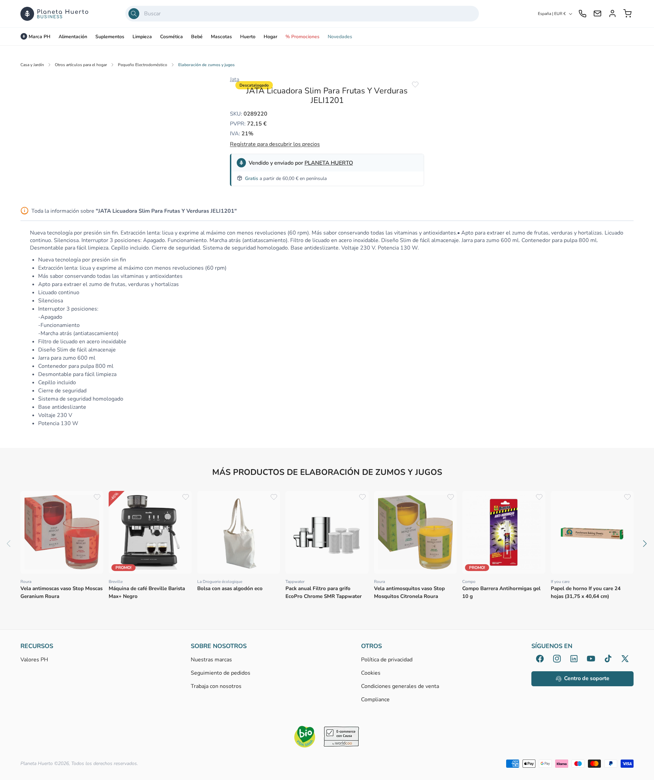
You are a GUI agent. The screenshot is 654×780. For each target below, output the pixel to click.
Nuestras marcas (211, 660)
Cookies (370, 673)
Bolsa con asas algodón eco (230, 588)
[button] (645, 543)
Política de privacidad (386, 660)
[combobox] (302, 13)
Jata (234, 79)
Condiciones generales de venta (400, 686)
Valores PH (34, 660)
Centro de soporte (586, 678)
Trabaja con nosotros (216, 686)
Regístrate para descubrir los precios (275, 144)
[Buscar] (133, 13)
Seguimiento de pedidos (220, 673)
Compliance (375, 699)
